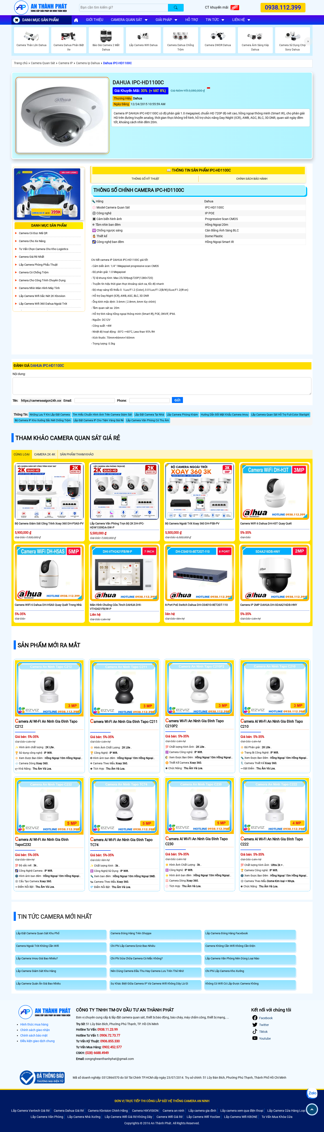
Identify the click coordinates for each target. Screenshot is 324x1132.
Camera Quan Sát (43, 63)
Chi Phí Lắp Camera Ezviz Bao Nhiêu (133, 945)
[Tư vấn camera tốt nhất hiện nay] (308, 41)
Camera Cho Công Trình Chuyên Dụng (42, 280)
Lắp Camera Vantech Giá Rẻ (30, 1110)
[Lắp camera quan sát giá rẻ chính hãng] (76, 20)
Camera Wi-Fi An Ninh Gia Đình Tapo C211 (124, 722)
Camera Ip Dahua (88, 63)
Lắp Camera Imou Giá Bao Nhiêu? (37, 958)
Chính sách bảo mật (34, 1035)
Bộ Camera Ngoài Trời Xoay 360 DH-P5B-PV (192, 523)
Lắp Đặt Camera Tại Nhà (149, 414)
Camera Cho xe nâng (32, 241)
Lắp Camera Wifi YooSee (203, 1117)
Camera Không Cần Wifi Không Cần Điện (230, 945)
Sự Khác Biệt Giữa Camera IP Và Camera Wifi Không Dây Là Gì (149, 983)
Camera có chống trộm (33, 272)
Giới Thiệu (94, 20)
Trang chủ (21, 63)
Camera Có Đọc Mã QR (33, 233)
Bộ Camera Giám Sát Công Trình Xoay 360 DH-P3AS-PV (49, 523)
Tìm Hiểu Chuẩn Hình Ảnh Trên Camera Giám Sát (102, 414)
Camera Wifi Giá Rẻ (169, 1117)
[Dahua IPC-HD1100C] (62, 115)
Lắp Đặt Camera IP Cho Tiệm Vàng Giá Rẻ (98, 420)
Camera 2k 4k (44, 454)
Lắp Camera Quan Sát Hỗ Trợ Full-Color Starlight (280, 414)
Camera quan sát (126, 20)
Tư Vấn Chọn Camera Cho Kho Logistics (43, 249)
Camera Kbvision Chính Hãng (108, 1110)
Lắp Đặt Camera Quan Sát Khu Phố (37, 933)
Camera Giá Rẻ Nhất (31, 256)
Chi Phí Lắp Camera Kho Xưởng (224, 971)
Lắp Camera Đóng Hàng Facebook (226, 933)
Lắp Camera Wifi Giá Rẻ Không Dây (128, 1117)
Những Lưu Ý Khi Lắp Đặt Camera (50, 414)
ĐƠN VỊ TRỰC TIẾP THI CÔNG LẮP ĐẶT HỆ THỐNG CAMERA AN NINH (162, 1101)
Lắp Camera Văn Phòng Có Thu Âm (147, 420)
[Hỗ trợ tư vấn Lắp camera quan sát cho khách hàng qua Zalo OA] (311, 1093)
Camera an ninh (173, 1110)
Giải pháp (164, 20)
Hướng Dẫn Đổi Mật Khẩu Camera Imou (224, 414)
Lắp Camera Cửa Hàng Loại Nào (289, 1110)
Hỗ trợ (191, 20)
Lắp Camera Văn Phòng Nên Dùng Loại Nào (232, 958)
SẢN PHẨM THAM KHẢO (77, 454)
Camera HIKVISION (145, 1110)
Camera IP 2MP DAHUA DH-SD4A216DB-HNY (268, 604)
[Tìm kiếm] (176, 7)
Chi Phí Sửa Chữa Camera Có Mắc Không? (137, 958)
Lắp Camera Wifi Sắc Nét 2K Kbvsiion (42, 296)
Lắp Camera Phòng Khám (182, 414)
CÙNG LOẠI (22, 454)
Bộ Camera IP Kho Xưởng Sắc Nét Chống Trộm (43, 420)
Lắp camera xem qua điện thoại (241, 1110)
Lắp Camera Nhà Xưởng (84, 1117)
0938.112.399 (283, 7)
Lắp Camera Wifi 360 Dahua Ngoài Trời (43, 303)
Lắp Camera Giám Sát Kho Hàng (36, 971)
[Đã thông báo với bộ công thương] (41, 1078)
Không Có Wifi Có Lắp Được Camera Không (232, 983)
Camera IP (65, 63)
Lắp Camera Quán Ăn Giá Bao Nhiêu (38, 983)
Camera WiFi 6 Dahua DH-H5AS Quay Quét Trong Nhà (48, 604)
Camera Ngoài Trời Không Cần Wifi (37, 945)
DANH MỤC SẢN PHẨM (40, 20)
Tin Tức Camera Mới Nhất (55, 916)
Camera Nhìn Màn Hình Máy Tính (39, 288)
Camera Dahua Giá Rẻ (69, 1110)
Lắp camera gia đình (202, 1110)
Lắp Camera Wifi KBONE (240, 1117)
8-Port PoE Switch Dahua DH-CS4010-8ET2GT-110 (196, 604)
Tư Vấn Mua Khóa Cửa (277, 1117)
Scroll (312, 1109)
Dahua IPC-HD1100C (117, 63)
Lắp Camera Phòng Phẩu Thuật (38, 264)
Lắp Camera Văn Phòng (47, 1117)
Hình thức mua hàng (34, 1024)
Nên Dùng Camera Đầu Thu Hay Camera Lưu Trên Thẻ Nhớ (147, 971)
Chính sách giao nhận (35, 1030)
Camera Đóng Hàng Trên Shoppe (131, 933)
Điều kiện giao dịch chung (37, 1041)
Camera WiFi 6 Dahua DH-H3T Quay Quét (266, 523)
